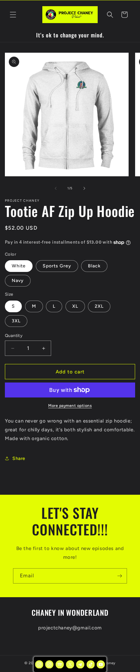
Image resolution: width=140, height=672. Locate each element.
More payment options (70, 405)
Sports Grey (57, 266)
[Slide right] (84, 188)
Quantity (13, 335)
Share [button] (18, 458)
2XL (99, 306)
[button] (13, 14)
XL (75, 306)
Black (94, 266)
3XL (16, 321)
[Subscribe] (119, 576)
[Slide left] (56, 188)
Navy (18, 280)
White (19, 266)
